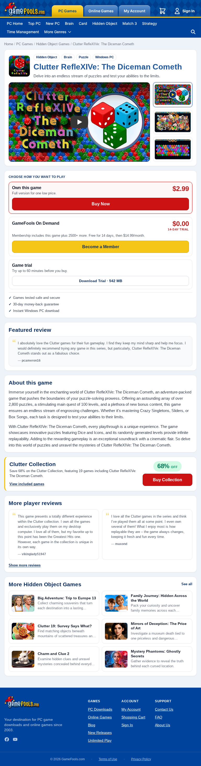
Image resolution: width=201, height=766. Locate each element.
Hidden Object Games (53, 44)
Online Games (101, 11)
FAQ (158, 717)
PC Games (67, 11)
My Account (134, 11)
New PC (53, 23)
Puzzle (83, 57)
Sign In (188, 11)
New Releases (100, 732)
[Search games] (193, 32)
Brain (69, 23)
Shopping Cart (133, 717)
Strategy (149, 23)
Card (83, 23)
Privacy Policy (141, 759)
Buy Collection (167, 480)
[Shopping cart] (162, 11)
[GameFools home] (25, 9)
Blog (91, 725)
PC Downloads (100, 709)
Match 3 (129, 23)
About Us (162, 725)
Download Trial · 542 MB (100, 281)
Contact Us (164, 709)
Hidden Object (104, 23)
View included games (26, 484)
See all (186, 584)
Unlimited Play (99, 740)
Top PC (34, 23)
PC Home (15, 23)
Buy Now (101, 204)
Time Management (23, 32)
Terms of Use (108, 759)
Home (8, 44)
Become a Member (100, 247)
